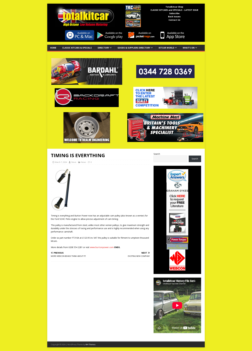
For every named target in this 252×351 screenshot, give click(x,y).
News (83, 162)
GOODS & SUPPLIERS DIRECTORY (134, 47)
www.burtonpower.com (102, 247)
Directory (103, 47)
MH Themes (90, 344)
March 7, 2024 (61, 162)
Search (157, 153)
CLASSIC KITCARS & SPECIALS (77, 47)
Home (53, 47)
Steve (73, 162)
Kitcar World (166, 47)
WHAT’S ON (189, 47)
